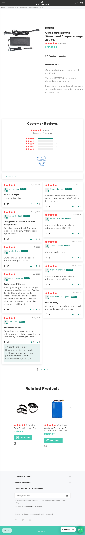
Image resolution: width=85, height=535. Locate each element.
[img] (9, 185)
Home (3, 7)
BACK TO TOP (42, 531)
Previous (14, 408)
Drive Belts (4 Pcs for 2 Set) (25, 428)
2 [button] (41, 370)
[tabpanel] (27, 418)
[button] (51, 43)
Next (71, 408)
